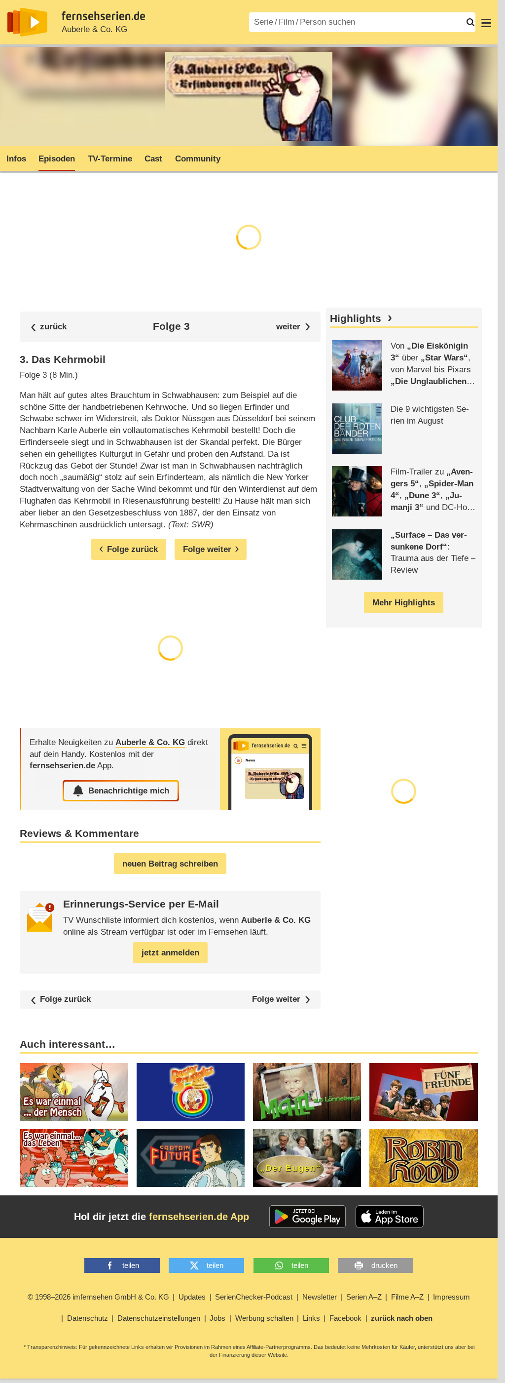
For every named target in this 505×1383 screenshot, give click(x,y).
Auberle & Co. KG (94, 29)
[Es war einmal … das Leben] (74, 1158)
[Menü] (486, 22)
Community (197, 158)
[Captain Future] (191, 1158)
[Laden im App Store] (390, 1216)
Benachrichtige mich (128, 790)
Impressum (451, 1297)
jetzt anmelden (170, 952)
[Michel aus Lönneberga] (307, 1092)
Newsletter (319, 1297)
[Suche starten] (470, 22)
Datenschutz (87, 1318)
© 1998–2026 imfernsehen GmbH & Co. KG (98, 1297)
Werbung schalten (264, 1318)
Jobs (217, 1318)
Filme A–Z (407, 1297)
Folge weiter (276, 999)
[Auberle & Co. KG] (270, 769)
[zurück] (49, 326)
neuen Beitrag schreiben (170, 864)
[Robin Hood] (423, 1158)
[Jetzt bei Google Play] (307, 1216)
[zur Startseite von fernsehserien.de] (27, 22)
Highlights (355, 318)
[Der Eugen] (307, 1158)
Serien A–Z (364, 1297)
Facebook (345, 1318)
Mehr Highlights (403, 602)
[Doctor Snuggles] (191, 1092)
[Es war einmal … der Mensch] (74, 1092)
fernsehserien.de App (199, 1216)
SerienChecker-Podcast (253, 1297)
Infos (16, 158)
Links (311, 1318)
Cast (153, 158)
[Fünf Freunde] (423, 1092)
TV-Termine (110, 158)
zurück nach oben (402, 1318)
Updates (192, 1297)
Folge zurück (65, 999)
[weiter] (293, 326)
